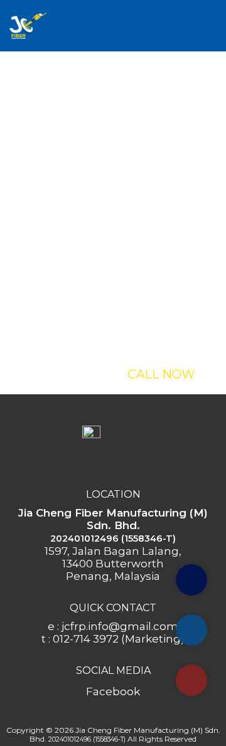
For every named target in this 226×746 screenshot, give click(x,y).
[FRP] (27, 24)
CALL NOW (161, 374)
